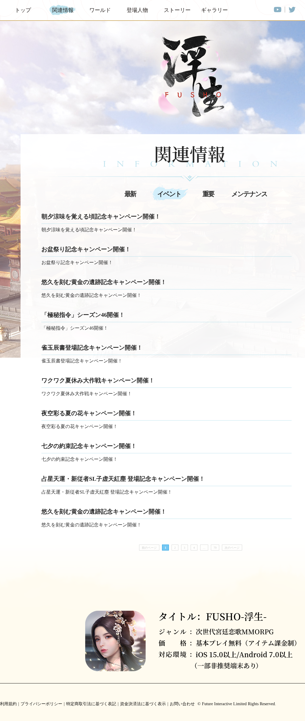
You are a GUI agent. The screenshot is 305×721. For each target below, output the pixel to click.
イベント (169, 194)
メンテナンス (249, 194)
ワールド (100, 10)
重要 (208, 194)
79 (215, 547)
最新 (130, 194)
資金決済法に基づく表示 (143, 704)
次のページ (232, 547)
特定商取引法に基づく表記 (91, 704)
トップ (23, 10)
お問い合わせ (182, 704)
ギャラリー (213, 10)
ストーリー (176, 10)
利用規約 (8, 704)
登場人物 (137, 10)
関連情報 (63, 10)
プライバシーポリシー (41, 704)
